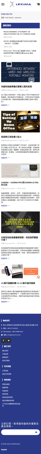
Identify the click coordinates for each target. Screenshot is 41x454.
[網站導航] (3, 4)
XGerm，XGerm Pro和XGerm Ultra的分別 (19, 183)
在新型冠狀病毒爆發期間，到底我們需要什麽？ (19, 238)
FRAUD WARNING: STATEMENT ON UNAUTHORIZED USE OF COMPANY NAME (19, 33)
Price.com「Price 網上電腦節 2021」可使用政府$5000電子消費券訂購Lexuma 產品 (20, 52)
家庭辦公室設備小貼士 (11, 136)
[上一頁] (24, 313)
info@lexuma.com (14, 335)
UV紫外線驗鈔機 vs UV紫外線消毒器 (18, 283)
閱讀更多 (4, 105)
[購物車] (38, 4)
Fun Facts (9, 17)
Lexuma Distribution (13, 444)
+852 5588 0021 (17, 332)
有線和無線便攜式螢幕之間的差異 (16, 86)
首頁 (2, 17)
